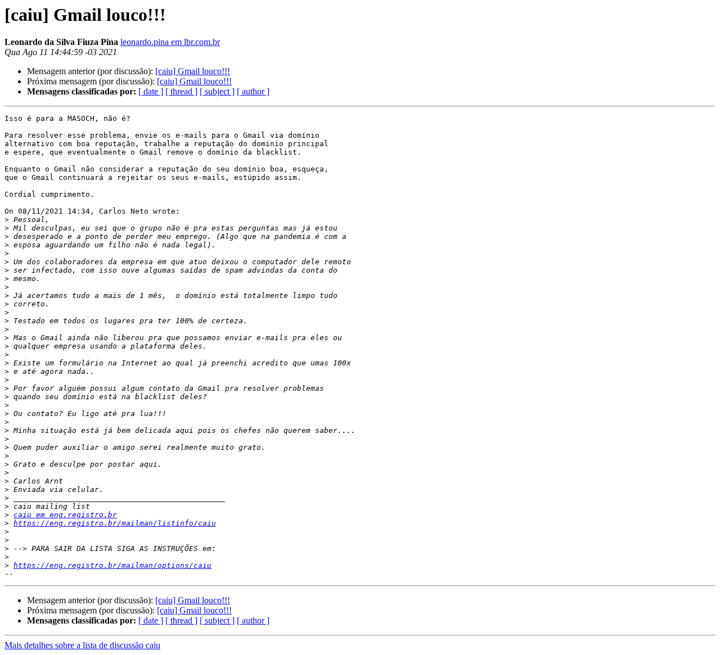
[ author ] (253, 91)
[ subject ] (217, 91)
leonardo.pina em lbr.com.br (170, 42)
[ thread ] (181, 91)
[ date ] (150, 91)
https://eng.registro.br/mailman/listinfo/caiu (115, 523)
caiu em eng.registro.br (65, 515)
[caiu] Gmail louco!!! (192, 71)
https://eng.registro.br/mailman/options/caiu (113, 565)
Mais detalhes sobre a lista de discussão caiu (82, 645)
